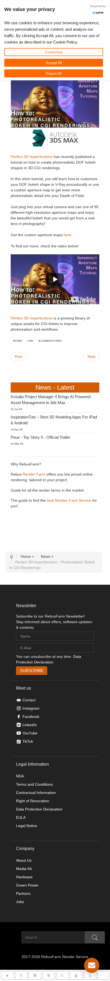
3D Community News (50, 340)
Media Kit (24, 869)
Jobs (20, 902)
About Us (24, 860)
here (67, 235)
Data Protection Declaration (39, 809)
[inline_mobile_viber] (35, 975)
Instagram (31, 708)
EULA (21, 817)
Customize (54, 52)
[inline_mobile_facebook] (48, 975)
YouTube (29, 733)
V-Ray (30, 340)
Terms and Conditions (34, 784)
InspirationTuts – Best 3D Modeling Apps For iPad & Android (54, 420)
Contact (29, 700)
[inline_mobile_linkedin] (76, 975)
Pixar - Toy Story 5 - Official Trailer (40, 437)
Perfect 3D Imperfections (32, 157)
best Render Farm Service (69, 500)
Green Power (27, 885)
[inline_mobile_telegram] (21, 975)
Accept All (54, 63)
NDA (20, 776)
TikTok (27, 741)
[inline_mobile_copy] (103, 975)
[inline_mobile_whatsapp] (7, 975)
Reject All (53, 73)
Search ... (13, 937)
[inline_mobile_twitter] (62, 975)
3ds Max (17, 340)
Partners (23, 893)
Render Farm (34, 474)
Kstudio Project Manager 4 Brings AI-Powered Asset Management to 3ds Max (51, 399)
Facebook (30, 716)
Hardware (24, 877)
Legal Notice (26, 826)
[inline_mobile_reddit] (90, 975)
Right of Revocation (32, 801)
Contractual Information (36, 792)
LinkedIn (29, 725)
